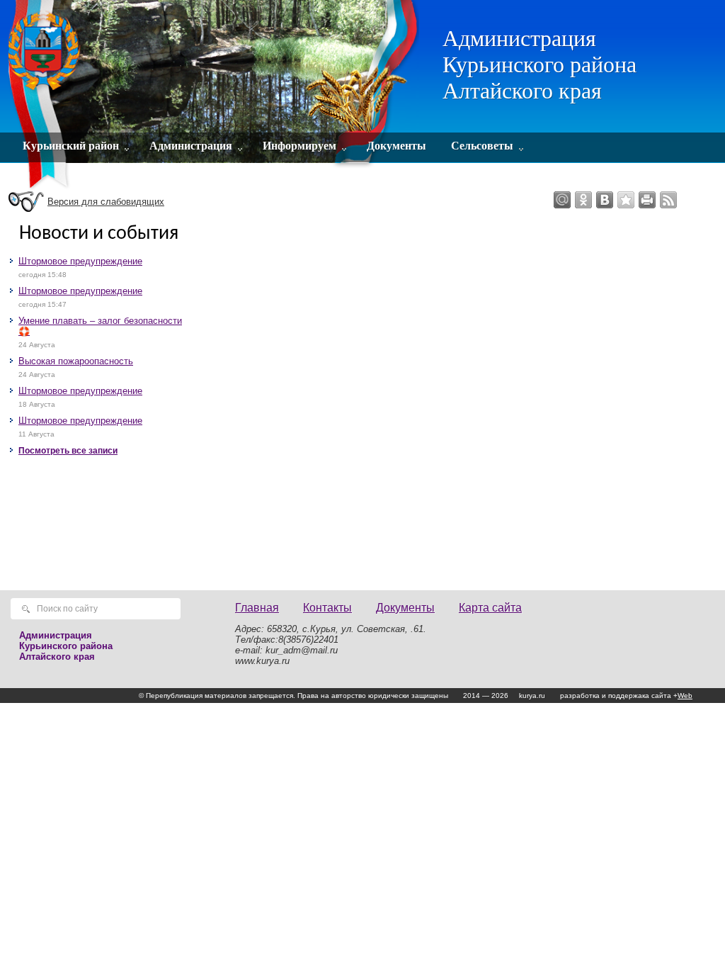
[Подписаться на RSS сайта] (668, 199)
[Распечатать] (647, 199)
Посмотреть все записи (68, 451)
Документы (396, 146)
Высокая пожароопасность (75, 361)
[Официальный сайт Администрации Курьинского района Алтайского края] (215, 95)
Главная (257, 608)
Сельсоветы (482, 146)
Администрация (190, 146)
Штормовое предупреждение (80, 261)
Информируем (299, 146)
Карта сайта (490, 608)
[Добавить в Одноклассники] (583, 199)
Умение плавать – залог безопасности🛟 (100, 326)
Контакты (327, 608)
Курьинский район (71, 146)
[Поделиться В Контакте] (604, 199)
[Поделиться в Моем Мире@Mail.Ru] (562, 199)
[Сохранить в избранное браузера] (625, 199)
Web (685, 695)
